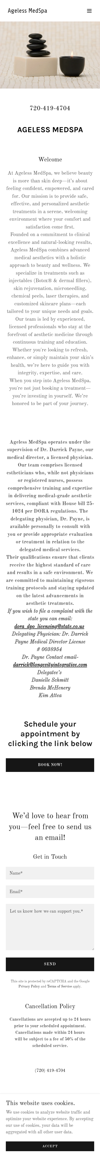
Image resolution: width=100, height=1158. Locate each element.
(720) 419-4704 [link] (50, 1070)
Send (50, 964)
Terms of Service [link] (59, 986)
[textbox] (50, 873)
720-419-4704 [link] (50, 109)
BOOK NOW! (50, 765)
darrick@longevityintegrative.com (50, 665)
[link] (37, 11)
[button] (89, 11)
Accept (50, 1146)
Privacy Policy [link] (29, 986)
